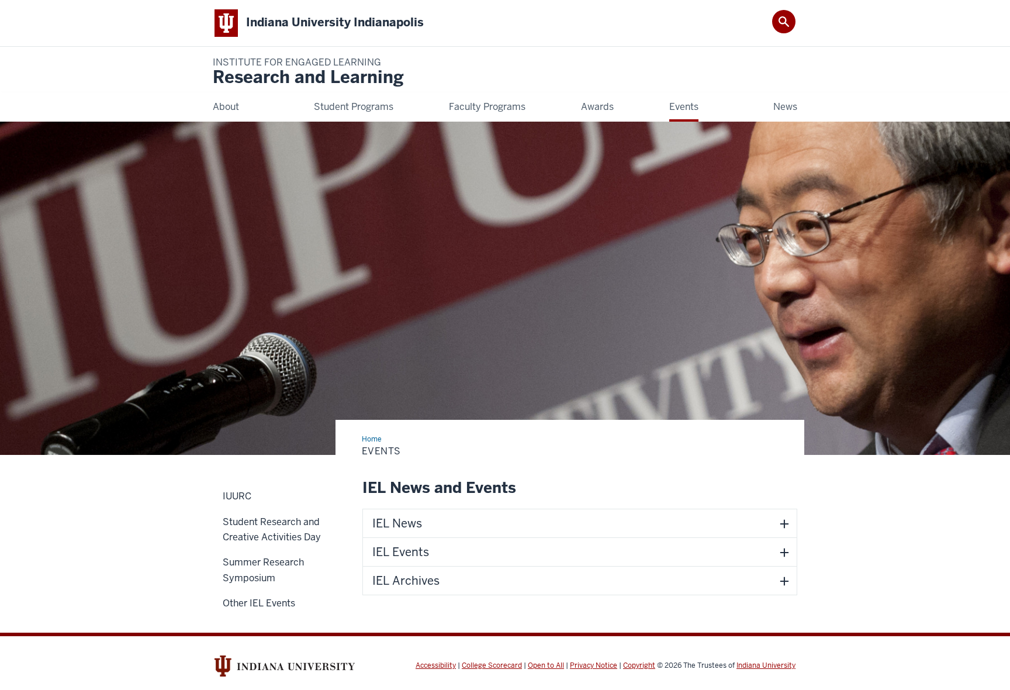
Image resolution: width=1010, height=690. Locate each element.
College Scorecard (492, 665)
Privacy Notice (593, 665)
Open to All (546, 665)
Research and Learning (308, 72)
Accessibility (436, 665)
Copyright (639, 665)
